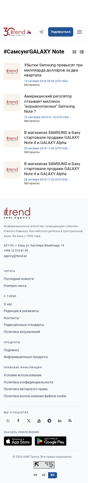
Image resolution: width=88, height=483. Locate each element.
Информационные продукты (26, 357)
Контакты (11, 318)
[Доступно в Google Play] (50, 441)
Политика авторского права (26, 389)
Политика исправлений (22, 332)
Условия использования (23, 375)
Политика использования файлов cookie (35, 396)
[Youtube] (39, 421)
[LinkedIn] (59, 421)
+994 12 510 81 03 (16, 250)
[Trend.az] (17, 32)
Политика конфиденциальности (28, 382)
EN (35, 475)
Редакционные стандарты (24, 325)
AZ (44, 475)
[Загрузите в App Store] (18, 441)
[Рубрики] (79, 32)
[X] (28, 421)
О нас (8, 304)
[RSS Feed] (70, 421)
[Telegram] (49, 421)
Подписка (11, 350)
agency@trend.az (15, 256)
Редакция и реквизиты (21, 311)
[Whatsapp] (8, 421)
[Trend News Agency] (17, 213)
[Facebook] (18, 421)
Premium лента (15, 286)
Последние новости (19, 279)
